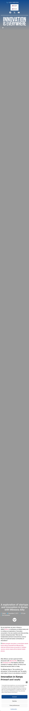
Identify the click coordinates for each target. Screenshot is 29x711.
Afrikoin (6, 629)
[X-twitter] (14, 12)
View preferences (14, 705)
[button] (26, 682)
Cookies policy (14, 709)
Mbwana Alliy (13, 661)
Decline (14, 701)
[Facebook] (10, 12)
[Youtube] (19, 12)
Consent (14, 697)
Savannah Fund (7, 662)
